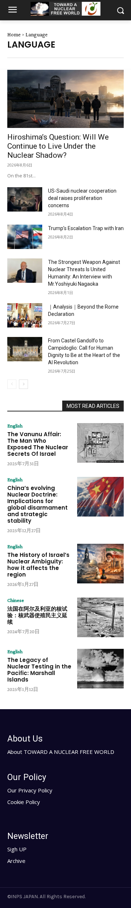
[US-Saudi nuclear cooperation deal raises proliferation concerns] (24, 199)
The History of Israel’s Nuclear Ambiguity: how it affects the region (38, 564)
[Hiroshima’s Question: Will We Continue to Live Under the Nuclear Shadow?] (65, 99)
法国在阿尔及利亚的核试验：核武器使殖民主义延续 (37, 615)
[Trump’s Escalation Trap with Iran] (24, 237)
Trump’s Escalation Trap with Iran (86, 228)
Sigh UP (17, 849)
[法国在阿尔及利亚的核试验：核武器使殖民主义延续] (100, 617)
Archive (16, 860)
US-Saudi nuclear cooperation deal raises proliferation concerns (82, 198)
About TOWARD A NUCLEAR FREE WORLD (60, 751)
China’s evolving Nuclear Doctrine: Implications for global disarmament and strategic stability (37, 504)
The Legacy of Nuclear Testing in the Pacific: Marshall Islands (39, 669)
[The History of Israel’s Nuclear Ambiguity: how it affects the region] (100, 563)
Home (14, 34)
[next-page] (23, 384)
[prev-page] (11, 384)
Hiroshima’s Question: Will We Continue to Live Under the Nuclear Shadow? (58, 146)
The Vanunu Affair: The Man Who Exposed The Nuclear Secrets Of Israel (37, 444)
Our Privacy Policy (29, 790)
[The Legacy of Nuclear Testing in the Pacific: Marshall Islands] (100, 668)
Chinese (15, 600)
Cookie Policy (23, 801)
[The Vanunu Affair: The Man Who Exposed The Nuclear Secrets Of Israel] (100, 443)
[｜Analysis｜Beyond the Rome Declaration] (24, 315)
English (15, 425)
